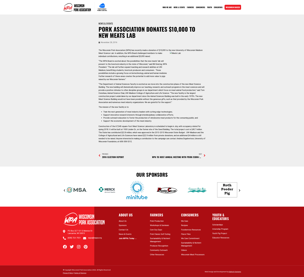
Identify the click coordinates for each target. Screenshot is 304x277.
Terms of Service (80, 273)
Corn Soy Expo (156, 230)
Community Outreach (159, 250)
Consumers (200, 7)
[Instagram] (79, 247)
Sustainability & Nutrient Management (160, 240)
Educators (218, 7)
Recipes (184, 225)
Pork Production (157, 221)
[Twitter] (72, 247)
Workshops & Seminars (159, 225)
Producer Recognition (159, 246)
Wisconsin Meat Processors (192, 254)
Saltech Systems (235, 272)
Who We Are (167, 7)
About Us (122, 221)
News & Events (179, 7)
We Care (184, 221)
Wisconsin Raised (233, 7)
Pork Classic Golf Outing (160, 234)
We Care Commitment (190, 238)
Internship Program (220, 229)
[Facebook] (65, 247)
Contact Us (123, 230)
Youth (209, 7)
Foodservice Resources (191, 230)
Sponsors (123, 225)
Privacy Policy (68, 273)
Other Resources (157, 254)
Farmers (190, 7)
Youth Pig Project (219, 233)
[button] (64, 190)
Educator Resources (220, 238)
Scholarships (217, 225)
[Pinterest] (86, 247)
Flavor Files (186, 234)
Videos (184, 250)
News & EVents (106, 23)
